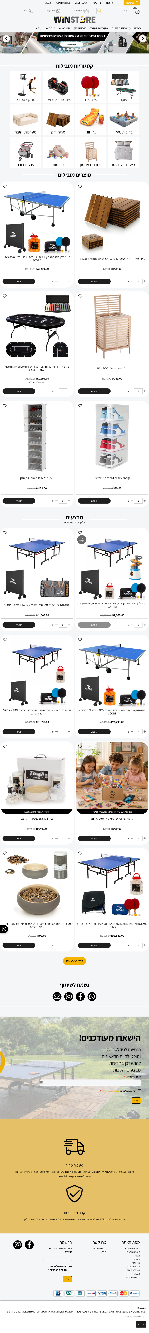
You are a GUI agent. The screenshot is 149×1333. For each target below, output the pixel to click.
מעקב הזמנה (81, 2)
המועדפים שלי (63, 2)
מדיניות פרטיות (133, 1277)
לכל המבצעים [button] (74, 961)
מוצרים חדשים (121, 28)
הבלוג (48, 2)
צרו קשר (129, 2)
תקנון (103, 1252)
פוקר (51, 28)
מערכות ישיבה (98, 28)
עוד (40, 28)
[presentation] (6, 38)
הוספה (94, 281)
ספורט (65, 28)
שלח (136, 1100)
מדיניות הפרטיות (110, 1091)
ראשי (137, 28)
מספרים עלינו (79, 10)
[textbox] (74, 1059)
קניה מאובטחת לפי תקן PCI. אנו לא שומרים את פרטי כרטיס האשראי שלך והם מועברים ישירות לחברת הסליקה (74, 1219)
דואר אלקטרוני (132, 1076)
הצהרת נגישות (133, 1266)
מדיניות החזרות (99, 1248)
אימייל (68, 1252)
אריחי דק (80, 28)
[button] (89, 49)
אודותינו (110, 2)
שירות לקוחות (51, 10)
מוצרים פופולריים (132, 1248)
